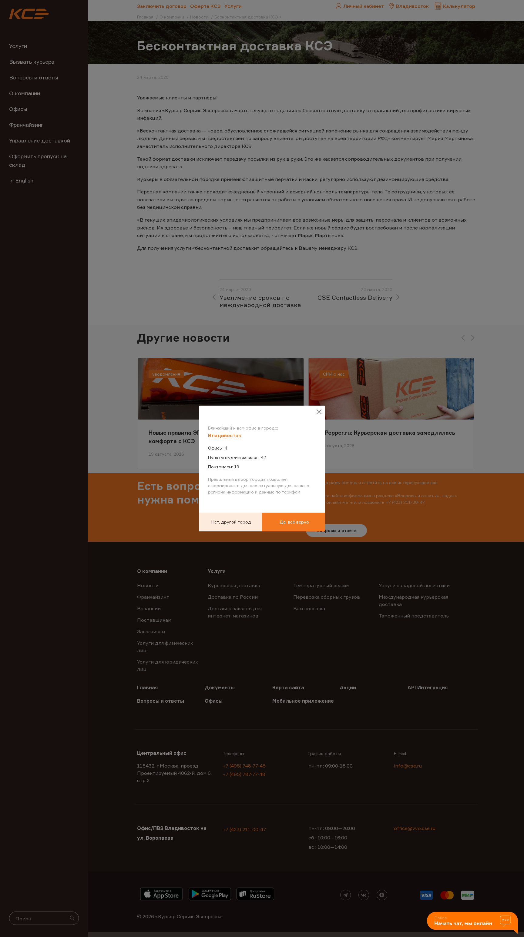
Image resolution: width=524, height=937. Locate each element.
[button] (472, 923)
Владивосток (224, 435)
